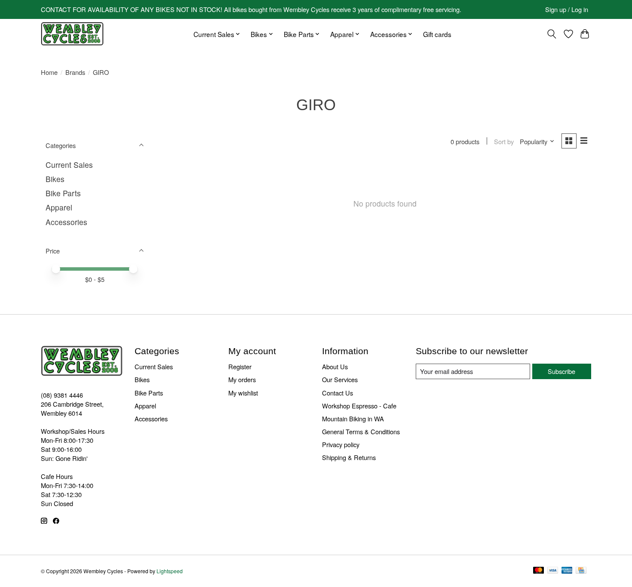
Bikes (55, 178)
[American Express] (567, 571)
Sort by (504, 141)
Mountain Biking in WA (353, 418)
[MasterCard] (538, 571)
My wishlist (243, 392)
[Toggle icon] (552, 34)
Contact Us (337, 392)
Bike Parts (63, 193)
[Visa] (552, 571)
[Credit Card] (581, 571)
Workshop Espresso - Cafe (359, 405)
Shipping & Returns (349, 457)
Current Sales (69, 164)
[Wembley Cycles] (72, 34)
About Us (335, 366)
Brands (75, 72)
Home (49, 72)
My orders (242, 379)
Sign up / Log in (566, 9)
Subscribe (561, 371)
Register (240, 366)
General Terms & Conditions (361, 431)
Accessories (66, 221)
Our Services (340, 379)
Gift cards (437, 34)
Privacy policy (340, 444)
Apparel (59, 207)
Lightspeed (169, 571)
